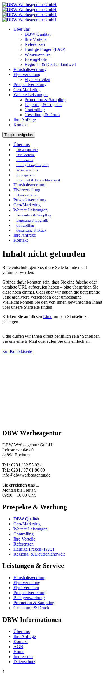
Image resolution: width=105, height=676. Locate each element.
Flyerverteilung (26, 74)
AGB (18, 646)
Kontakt (20, 124)
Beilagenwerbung (29, 597)
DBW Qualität (37, 34)
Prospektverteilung (29, 84)
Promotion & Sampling (45, 99)
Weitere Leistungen (30, 94)
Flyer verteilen (37, 79)
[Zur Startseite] (29, 4)
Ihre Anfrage (24, 119)
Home (18, 651)
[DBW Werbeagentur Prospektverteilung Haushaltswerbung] (29, 9)
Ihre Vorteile (35, 39)
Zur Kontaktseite (17, 351)
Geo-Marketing (27, 89)
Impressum (23, 656)
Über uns (21, 29)
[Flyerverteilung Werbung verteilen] (29, 14)
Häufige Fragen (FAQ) (45, 49)
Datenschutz (24, 661)
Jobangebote (36, 59)
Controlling (35, 109)
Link (47, 316)
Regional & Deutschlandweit (50, 64)
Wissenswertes (37, 54)
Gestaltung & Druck (42, 114)
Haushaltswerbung (29, 69)
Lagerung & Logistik (43, 104)
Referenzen (35, 44)
